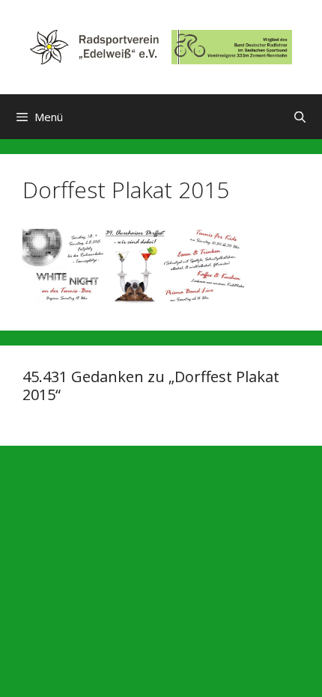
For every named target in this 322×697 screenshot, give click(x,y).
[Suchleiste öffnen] (300, 116)
